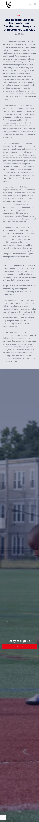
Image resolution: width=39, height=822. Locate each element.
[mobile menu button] (35, 4)
